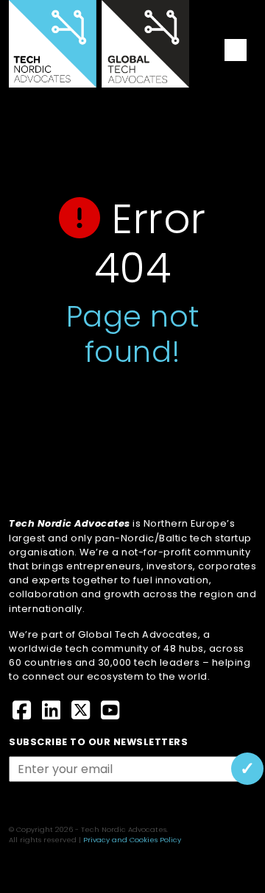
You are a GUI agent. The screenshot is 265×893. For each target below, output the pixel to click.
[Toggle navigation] (235, 50)
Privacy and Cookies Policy (132, 839)
